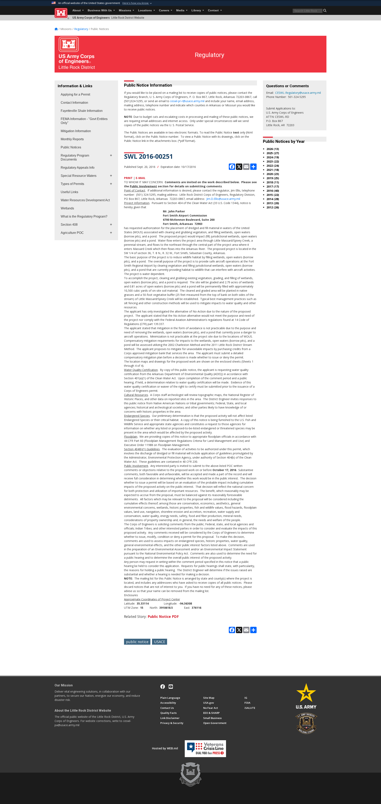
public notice (137, 641)
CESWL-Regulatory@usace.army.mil (298, 93)
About (77, 10)
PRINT (128, 178)
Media (180, 10)
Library (196, 10)
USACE (159, 641)
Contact (213, 10)
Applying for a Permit (75, 94)
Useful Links (69, 192)
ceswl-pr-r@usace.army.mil (187, 101)
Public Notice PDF (163, 616)
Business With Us (100, 10)
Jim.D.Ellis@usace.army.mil (223, 199)
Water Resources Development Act (85, 200)
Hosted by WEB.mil (165, 748)
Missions (125, 10)
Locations (145, 10)
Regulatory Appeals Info (77, 167)
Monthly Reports (72, 139)
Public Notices (71, 147)
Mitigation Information (76, 131)
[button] (137, 3)
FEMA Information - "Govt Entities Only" (84, 121)
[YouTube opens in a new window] (171, 686)
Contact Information (74, 102)
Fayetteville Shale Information (82, 110)
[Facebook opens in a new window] (162, 686)
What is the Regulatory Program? (84, 216)
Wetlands (67, 208)
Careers (164, 10)
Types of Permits (72, 184)
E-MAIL (140, 178)
